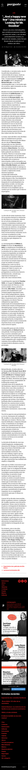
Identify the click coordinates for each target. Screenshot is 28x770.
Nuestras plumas (6, 749)
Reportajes (5, 753)
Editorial (4, 595)
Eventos (4, 733)
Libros (3, 583)
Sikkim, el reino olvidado (9, 712)
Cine (14, 12)
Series (3, 756)
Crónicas (4, 589)
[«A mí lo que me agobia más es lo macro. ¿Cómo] (14, 649)
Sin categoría (5, 758)
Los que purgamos (7, 742)
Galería (3, 735)
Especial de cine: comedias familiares (13, 698)
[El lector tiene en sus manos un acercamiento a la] (14, 674)
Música (3, 593)
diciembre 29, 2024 (21, 47)
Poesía (3, 591)
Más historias (5, 744)
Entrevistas (5, 581)
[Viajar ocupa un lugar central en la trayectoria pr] (14, 623)
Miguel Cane (9, 47)
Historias (4, 587)
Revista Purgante (11, 767)
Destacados (5, 726)
